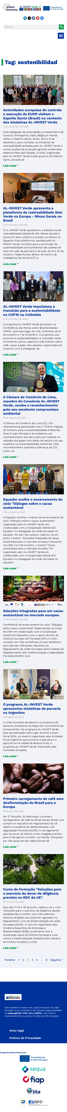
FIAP (25, 1013)
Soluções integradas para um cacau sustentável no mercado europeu (33, 613)
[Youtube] (37, 18)
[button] (61, 36)
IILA (30, 1013)
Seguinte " (56, 959)
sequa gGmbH (15, 1013)
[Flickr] (42, 18)
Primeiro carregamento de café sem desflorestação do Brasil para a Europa (33, 803)
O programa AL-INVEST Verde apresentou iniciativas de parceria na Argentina (32, 708)
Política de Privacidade (25, 1038)
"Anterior (9, 959)
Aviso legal (16, 1030)
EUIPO (38, 1013)
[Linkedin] (25, 18)
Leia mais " (10, 165)
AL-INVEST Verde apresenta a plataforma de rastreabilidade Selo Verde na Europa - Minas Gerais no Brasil (32, 214)
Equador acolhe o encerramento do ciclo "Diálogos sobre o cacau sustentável (32, 503)
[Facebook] (33, 18)
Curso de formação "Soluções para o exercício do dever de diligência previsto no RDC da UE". (32, 893)
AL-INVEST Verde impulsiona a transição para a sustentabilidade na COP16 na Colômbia (31, 311)
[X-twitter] (29, 18)
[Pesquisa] (61, 26)
